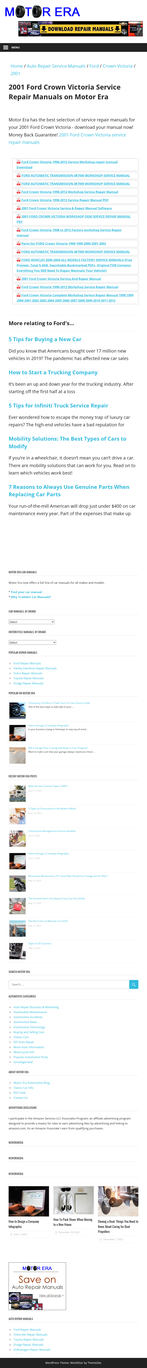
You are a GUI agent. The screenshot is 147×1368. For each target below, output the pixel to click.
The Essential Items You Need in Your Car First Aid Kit (56, 898)
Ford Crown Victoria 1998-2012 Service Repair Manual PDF (65, 200)
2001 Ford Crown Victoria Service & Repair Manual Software (66, 208)
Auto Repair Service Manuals (56, 66)
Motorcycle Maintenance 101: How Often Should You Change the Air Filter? (68, 876)
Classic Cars (21, 1037)
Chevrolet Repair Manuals (30, 1334)
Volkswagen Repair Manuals (32, 1349)
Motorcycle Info (24, 1052)
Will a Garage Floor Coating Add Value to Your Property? (58, 748)
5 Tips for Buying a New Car (45, 339)
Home (17, 66)
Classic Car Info (23, 1088)
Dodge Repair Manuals (28, 683)
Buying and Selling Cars (29, 1032)
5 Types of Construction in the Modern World (52, 808)
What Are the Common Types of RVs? (48, 786)
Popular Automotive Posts (31, 1057)
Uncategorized (23, 1062)
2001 (15, 73)
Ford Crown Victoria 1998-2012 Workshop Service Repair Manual (69, 192)
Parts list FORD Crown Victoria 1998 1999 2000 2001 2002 (63, 243)
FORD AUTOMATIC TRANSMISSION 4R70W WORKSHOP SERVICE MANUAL (75, 175)
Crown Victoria (118, 66)
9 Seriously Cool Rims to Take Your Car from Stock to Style (59, 703)
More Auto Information (29, 1047)
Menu (15, 47)
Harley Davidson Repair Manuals (35, 668)
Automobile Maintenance (30, 1012)
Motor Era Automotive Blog (32, 1083)
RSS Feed (19, 1093)
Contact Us (21, 1097)
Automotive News (25, 1022)
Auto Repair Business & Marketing (36, 1007)
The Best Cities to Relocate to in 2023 (48, 921)
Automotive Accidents (28, 1017)
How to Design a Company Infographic (48, 725)
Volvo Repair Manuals (28, 673)
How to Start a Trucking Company (53, 372)
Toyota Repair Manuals (29, 678)
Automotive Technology (29, 1027)
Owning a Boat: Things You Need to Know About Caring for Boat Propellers (118, 1226)
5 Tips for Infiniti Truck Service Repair (58, 405)
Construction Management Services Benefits (52, 831)
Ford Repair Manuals (27, 663)
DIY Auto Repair (24, 1042)
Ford (94, 66)
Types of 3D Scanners (39, 943)
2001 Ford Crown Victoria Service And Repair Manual (61, 279)
